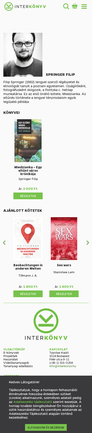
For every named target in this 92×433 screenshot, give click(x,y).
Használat (10, 359)
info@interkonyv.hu (62, 366)
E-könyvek (11, 352)
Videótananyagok (16, 362)
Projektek (10, 356)
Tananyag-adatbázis (18, 366)
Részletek (28, 196)
